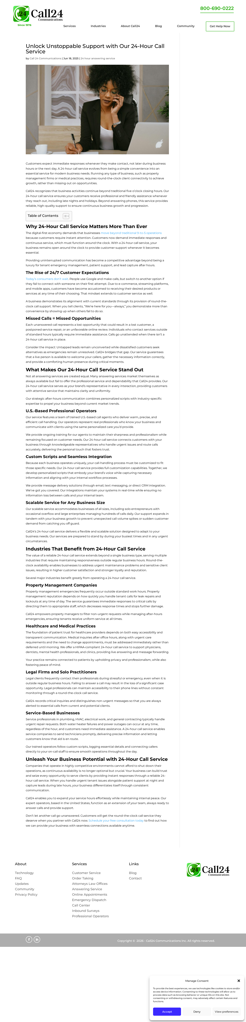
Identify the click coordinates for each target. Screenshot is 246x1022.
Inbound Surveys (85, 911)
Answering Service (87, 889)
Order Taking (82, 878)
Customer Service (86, 873)
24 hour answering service (98, 58)
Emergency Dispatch (89, 900)
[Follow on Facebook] (29, 939)
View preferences (226, 1011)
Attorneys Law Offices (90, 884)
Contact (135, 878)
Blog (133, 873)
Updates (22, 884)
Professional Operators (90, 916)
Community (24, 889)
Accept (167, 1011)
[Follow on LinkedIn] (37, 939)
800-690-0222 (217, 8)
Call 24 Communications (45, 58)
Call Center (81, 905)
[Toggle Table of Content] (64, 216)
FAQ (18, 878)
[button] (239, 981)
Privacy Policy (26, 895)
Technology (24, 873)
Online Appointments (89, 895)
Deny (196, 1011)
